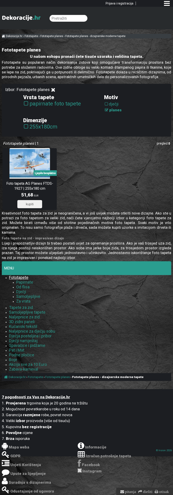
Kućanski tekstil (23, 326)
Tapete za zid (21, 307)
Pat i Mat (16, 350)
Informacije (95, 447)
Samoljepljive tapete (27, 312)
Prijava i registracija (119, 3)
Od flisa (23, 287)
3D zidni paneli (22, 321)
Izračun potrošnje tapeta (108, 456)
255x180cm (43, 127)
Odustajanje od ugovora (32, 491)
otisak (163, 492)
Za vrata (23, 301)
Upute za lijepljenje (28, 473)
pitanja (130, 492)
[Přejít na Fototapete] (53, 90)
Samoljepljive (28, 296)
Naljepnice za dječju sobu (32, 331)
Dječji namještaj (23, 340)
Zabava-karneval (23, 369)
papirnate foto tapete (55, 103)
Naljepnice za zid (24, 317)
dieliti (147, 492)
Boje (13, 359)
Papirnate (24, 282)
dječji (113, 104)
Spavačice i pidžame (27, 345)
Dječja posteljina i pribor (30, 336)
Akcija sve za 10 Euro (28, 364)
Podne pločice (21, 355)
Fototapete (18, 277)
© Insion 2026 (164, 450)
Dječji (21, 291)
